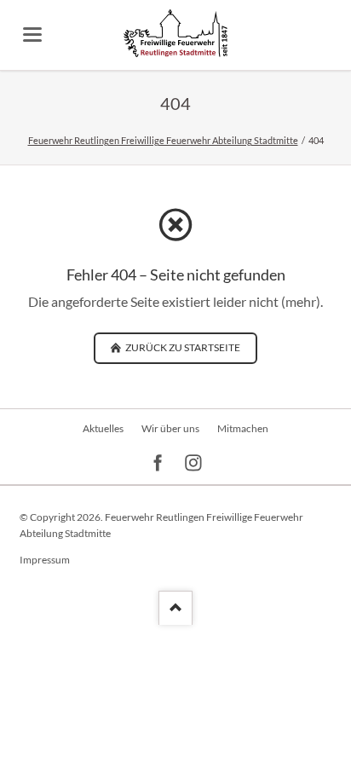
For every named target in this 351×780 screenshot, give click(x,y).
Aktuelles (103, 428)
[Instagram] (193, 463)
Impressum (45, 559)
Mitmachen (242, 428)
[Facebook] (158, 463)
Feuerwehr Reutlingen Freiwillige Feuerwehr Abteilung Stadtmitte (163, 140)
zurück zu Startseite (182, 347)
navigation (32, 34)
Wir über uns (170, 428)
